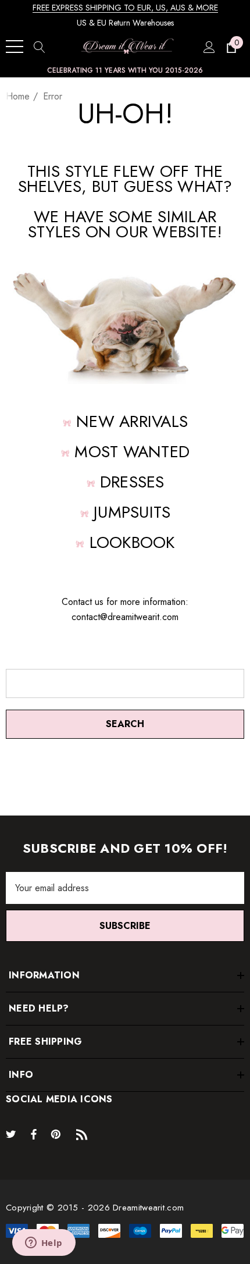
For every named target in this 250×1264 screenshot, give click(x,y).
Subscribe (125, 925)
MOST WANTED (132, 452)
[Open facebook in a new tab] (33, 1134)
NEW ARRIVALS (132, 421)
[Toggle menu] (14, 46)
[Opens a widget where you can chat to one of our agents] (44, 1243)
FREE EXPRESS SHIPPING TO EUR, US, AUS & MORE (125, 7)
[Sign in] (208, 46)
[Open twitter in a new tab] (13, 1134)
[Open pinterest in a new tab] (58, 1134)
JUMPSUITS (132, 512)
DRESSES (132, 482)
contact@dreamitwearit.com (125, 617)
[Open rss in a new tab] (84, 1134)
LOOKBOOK (132, 542)
